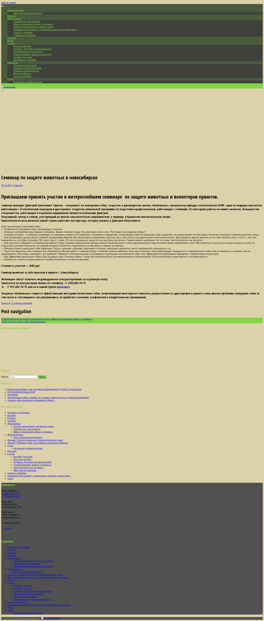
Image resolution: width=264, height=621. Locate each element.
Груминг (11, 38)
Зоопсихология (15, 10)
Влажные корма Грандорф (27, 68)
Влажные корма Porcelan (26, 71)
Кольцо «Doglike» (22, 76)
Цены (10, 40)
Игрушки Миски (22, 73)
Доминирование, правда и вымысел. (32, 54)
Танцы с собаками (23, 32)
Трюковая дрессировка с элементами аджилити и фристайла (44, 29)
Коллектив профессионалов (27, 82)
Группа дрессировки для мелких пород (33, 27)
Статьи (11, 43)
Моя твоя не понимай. (25, 60)
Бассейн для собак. (23, 57)
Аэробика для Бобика (24, 35)
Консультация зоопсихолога (27, 13)
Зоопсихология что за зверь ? (28, 51)
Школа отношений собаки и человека (33, 24)
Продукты (12, 62)
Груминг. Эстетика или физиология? (32, 49)
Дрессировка (14, 18)
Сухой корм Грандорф (24, 65)
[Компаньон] (8, 87)
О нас (10, 79)
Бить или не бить (22, 46)
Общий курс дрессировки (26, 21)
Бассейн (11, 16)
